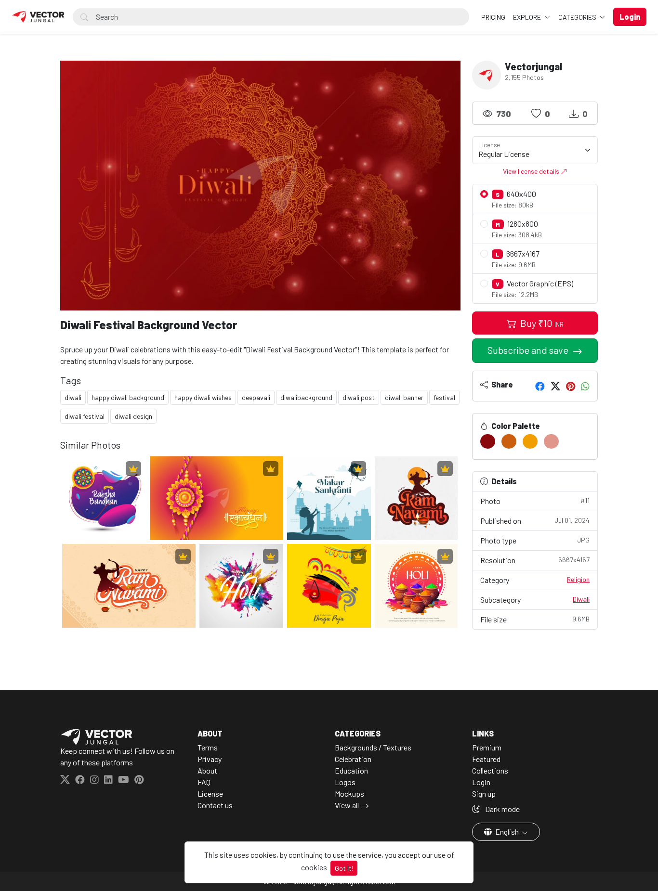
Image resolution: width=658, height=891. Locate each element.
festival (444, 397)
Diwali (581, 599)
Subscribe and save (528, 350)
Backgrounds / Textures (373, 747)
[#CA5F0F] (508, 441)
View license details (532, 171)
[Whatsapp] (585, 386)
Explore (527, 17)
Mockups (349, 793)
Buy (541, 323)
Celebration (353, 758)
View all (347, 805)
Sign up (484, 793)
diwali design (133, 416)
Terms (207, 747)
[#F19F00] (530, 441)
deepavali (256, 397)
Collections (490, 770)
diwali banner (404, 397)
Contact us (215, 805)
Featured (486, 758)
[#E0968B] (551, 441)
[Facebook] (540, 386)
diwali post (358, 397)
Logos (345, 782)
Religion (578, 579)
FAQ (204, 782)
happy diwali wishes (203, 397)
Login (481, 782)
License (210, 793)
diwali (73, 397)
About (207, 770)
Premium (486, 747)
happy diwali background (128, 397)
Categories (578, 17)
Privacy (209, 758)
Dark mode (502, 809)
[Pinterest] (570, 386)
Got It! (344, 868)
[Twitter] (555, 386)
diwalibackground (306, 397)
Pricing (493, 17)
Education (351, 770)
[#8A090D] (487, 441)
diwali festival (85, 416)
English (507, 831)
